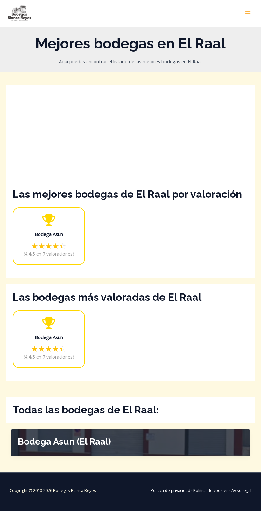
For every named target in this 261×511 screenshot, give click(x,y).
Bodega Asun (49, 234)
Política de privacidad (170, 490)
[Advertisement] (130, 139)
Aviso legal (241, 490)
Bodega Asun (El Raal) (64, 441)
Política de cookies (211, 490)
